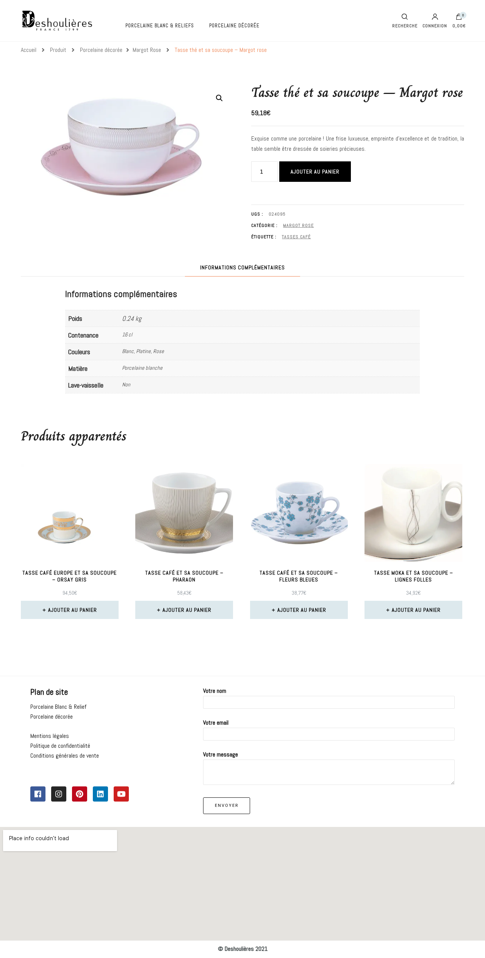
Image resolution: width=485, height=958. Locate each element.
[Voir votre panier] (459, 18)
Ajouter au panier (315, 171)
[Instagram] (58, 794)
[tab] (242, 267)
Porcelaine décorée (234, 25)
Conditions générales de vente (64, 756)
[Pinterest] (79, 794)
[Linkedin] (100, 794)
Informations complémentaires (242, 267)
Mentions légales (49, 736)
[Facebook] (37, 794)
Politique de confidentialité (60, 746)
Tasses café (296, 237)
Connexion (434, 25)
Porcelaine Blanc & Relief (58, 707)
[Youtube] (121, 794)
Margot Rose (298, 225)
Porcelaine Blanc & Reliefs (159, 25)
